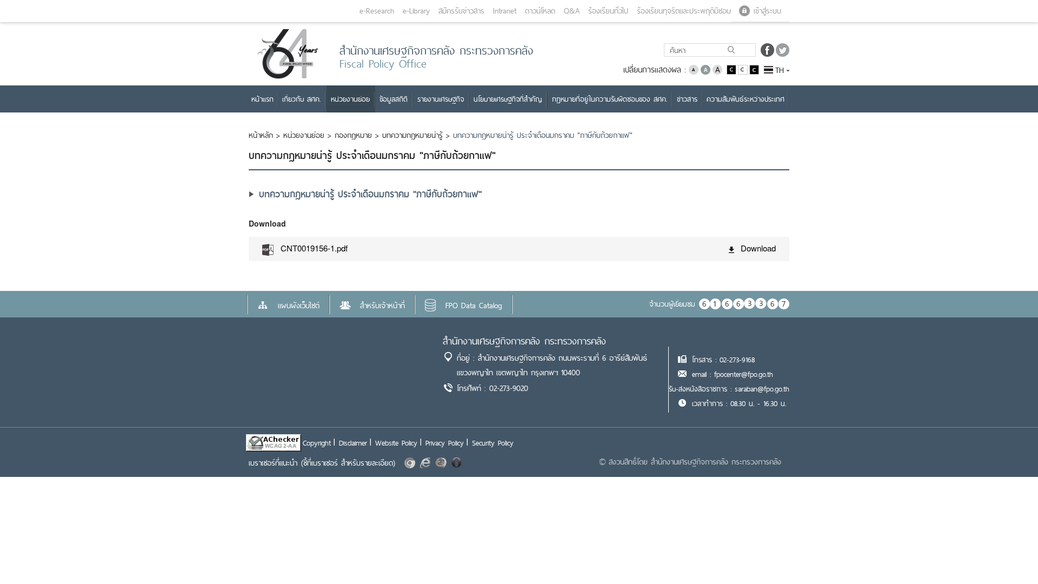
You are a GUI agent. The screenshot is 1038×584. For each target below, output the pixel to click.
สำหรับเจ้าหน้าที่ (382, 305)
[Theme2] (743, 68)
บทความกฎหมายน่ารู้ (412, 135)
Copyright (317, 443)
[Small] (694, 68)
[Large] (717, 68)
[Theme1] (732, 68)
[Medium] (705, 68)
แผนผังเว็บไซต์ (299, 305)
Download (758, 248)
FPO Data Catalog (473, 305)
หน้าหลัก (261, 135)
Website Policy (396, 443)
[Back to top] (1007, 553)
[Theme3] (754, 68)
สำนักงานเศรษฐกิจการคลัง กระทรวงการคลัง (524, 341)
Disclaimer (353, 443)
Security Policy (493, 443)
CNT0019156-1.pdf (314, 248)
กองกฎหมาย (353, 135)
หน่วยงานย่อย (303, 135)
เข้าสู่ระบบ (767, 10)
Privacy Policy (444, 443)
